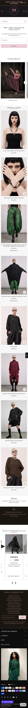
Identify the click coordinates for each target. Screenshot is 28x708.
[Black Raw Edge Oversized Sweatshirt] (14, 419)
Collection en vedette (14, 107)
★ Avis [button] (26, 355)
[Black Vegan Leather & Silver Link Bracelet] (14, 176)
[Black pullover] (14, 325)
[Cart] (26, 11)
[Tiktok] (16, 697)
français (3, 684)
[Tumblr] (10, 697)
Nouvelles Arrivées (13, 100)
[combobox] (14, 21)
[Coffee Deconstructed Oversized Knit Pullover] (14, 466)
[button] (13, 583)
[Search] (25, 21)
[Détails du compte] (23, 11)
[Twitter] (5, 697)
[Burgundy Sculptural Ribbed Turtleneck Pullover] (14, 372)
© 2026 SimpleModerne (6, 704)
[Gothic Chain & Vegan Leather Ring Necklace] (14, 129)
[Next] (25, 82)
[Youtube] (13, 697)
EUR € (11, 684)
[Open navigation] (4, 11)
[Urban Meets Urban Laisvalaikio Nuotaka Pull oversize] (14, 275)
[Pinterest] (7, 697)
